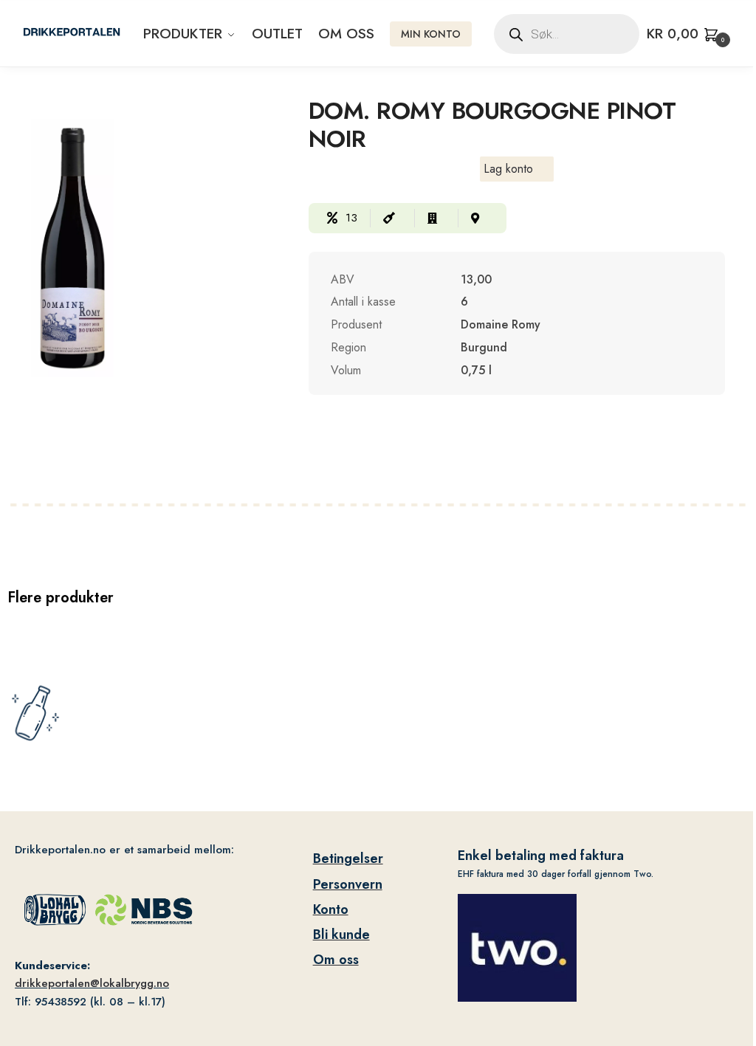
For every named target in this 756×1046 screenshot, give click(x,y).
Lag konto (508, 168)
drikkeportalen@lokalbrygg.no (92, 983)
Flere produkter (60, 597)
